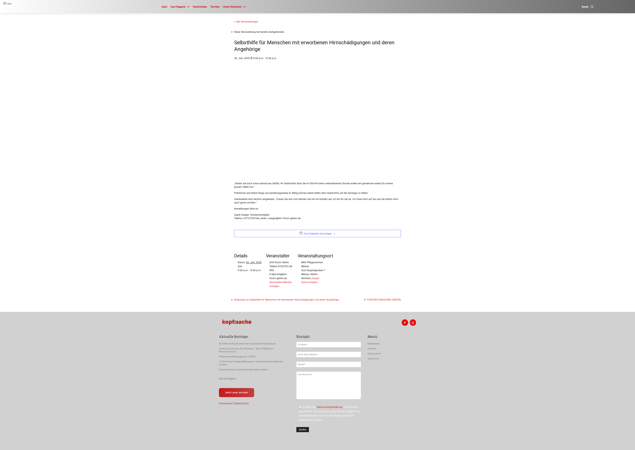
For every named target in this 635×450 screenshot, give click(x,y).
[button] (588, 6)
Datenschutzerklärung (329, 407)
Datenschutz (241, 403)
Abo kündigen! (227, 378)
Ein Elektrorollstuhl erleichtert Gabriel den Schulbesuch (247, 343)
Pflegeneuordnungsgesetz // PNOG (237, 356)
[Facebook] (405, 322)
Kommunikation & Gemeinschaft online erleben (243, 369)
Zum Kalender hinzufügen (318, 233)
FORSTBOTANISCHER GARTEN (384, 299)
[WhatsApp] (413, 322)
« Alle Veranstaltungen (246, 21)
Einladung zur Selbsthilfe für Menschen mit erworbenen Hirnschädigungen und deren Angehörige (286, 299)
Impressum (225, 403)
